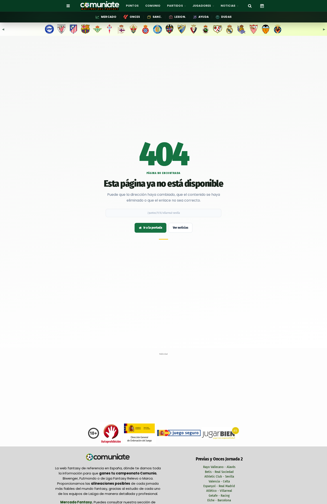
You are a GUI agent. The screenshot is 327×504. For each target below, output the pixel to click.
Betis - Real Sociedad (219, 472)
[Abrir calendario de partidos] (262, 6)
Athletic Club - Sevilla (219, 476)
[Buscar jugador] (249, 6)
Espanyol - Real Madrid (219, 486)
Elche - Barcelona (219, 500)
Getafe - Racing (219, 496)
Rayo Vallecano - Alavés (219, 467)
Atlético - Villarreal (219, 491)
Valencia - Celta (219, 481)
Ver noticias (180, 228)
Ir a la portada (152, 228)
